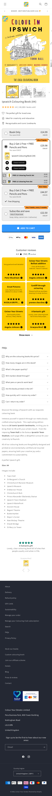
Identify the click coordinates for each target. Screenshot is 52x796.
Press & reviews (11, 677)
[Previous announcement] (4, 11)
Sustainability (10, 609)
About (7, 586)
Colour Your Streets (21, 792)
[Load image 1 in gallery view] (12, 92)
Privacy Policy (10, 638)
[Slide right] (49, 92)
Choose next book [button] (19, 162)
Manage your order (12, 615)
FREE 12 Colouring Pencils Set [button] (23, 175)
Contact (8, 683)
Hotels (7, 666)
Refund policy (10, 598)
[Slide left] (3, 92)
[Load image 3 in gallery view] (39, 92)
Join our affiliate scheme (15, 660)
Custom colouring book (14, 654)
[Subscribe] (44, 747)
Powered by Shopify (35, 792)
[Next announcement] (47, 11)
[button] (5, 4)
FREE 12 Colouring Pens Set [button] (22, 181)
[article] (13, 269)
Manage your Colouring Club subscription (22, 621)
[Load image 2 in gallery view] (26, 92)
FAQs (7, 632)
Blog (7, 672)
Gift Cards (9, 604)
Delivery (8, 592)
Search (8, 626)
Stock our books (11, 649)
